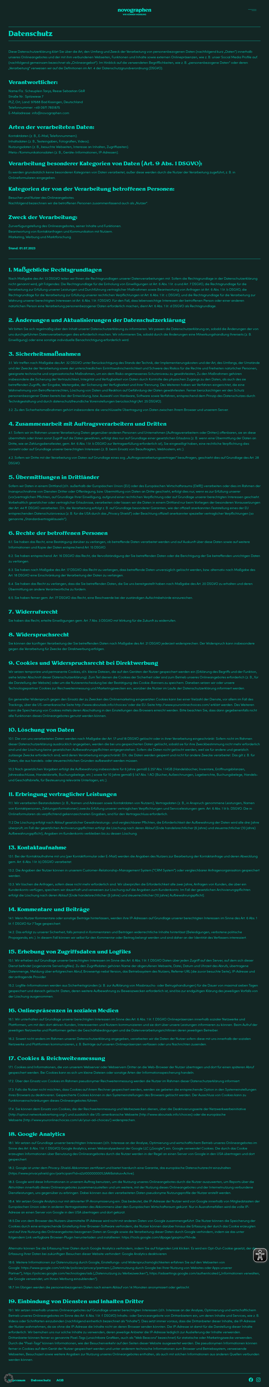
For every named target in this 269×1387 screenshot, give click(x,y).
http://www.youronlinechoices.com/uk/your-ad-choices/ (67, 1120)
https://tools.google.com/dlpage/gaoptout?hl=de (159, 1237)
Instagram (258, 1380)
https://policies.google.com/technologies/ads (58, 1273)
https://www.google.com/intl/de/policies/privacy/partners (65, 1267)
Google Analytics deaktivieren (144, 1253)
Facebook (251, 1380)
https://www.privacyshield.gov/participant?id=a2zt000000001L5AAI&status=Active (71, 1173)
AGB (60, 1380)
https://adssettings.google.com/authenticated (183, 1273)
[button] (8, 1378)
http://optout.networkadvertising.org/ (38, 1114)
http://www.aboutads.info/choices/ (101, 704)
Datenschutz (41, 1380)
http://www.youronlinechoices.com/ (183, 704)
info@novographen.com (50, 113)
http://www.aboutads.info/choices (165, 1114)
